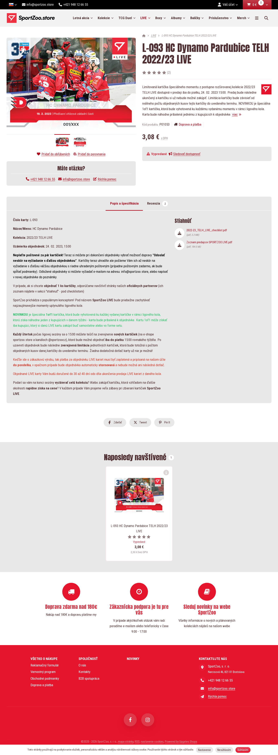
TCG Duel (125, 18)
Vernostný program (43, 672)
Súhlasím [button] (243, 750)
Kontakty (84, 672)
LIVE (146, 19)
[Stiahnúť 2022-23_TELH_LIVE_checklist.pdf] (179, 233)
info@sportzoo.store (76, 179)
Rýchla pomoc (107, 179)
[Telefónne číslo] (202, 680)
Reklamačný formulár (45, 665)
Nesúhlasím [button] (224, 750)
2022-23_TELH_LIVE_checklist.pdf (206, 232)
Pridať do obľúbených (56, 154)
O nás (82, 665)
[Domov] (31, 18)
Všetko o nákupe (44, 659)
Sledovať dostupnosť (186, 154)
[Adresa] (202, 667)
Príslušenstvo (219, 18)
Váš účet (228, 4)
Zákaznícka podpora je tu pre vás (139, 609)
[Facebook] (130, 719)
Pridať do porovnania (91, 154)
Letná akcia (81, 18)
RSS (137, 741)
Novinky (133, 659)
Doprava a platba (190, 124)
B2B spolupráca (89, 678)
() (169, 72)
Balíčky (195, 18)
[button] (266, 4)
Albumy (176, 18)
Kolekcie (104, 18)
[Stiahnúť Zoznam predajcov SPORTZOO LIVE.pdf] (179, 245)
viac (235, 114)
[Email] (202, 688)
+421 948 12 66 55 (42, 179)
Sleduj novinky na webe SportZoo (206, 609)
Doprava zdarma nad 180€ (71, 606)
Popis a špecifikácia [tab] (124, 203)
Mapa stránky (126, 741)
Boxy (158, 18)
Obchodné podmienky (45, 678)
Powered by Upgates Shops (181, 741)
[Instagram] (147, 719)
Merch (241, 18)
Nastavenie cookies (152, 741)
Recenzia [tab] (156, 203)
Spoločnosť (88, 659)
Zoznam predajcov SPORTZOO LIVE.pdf (209, 244)
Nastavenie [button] (204, 750)
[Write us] (202, 696)
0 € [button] (257, 5)
